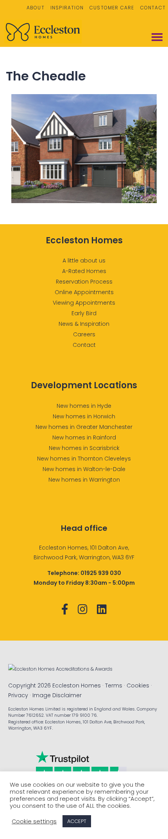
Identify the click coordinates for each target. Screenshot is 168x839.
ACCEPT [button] (76, 821)
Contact (153, 7)
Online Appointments (84, 292)
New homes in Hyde (84, 406)
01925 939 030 (100, 573)
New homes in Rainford (84, 437)
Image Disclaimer (57, 695)
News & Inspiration (84, 324)
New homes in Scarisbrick (84, 448)
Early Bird (84, 313)
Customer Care (111, 7)
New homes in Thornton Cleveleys (84, 458)
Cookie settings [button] (34, 821)
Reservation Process (84, 282)
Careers (84, 334)
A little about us (84, 260)
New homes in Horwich (84, 416)
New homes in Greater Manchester (84, 427)
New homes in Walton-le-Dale (84, 469)
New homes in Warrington (84, 480)
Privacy (18, 695)
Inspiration (67, 7)
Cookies (138, 685)
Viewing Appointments (84, 303)
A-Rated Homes (84, 271)
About (36, 7)
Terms (113, 685)
